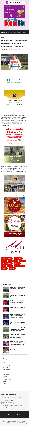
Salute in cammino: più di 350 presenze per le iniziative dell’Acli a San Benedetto (17, 289)
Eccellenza (5, 367)
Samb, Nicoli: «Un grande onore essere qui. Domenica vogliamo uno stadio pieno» (17, 343)
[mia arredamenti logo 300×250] (14, 246)
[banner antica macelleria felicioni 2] (14, 136)
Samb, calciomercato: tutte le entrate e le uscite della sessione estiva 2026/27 (18, 316)
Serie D (4, 383)
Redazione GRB (5, 49)
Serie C (3, 38)
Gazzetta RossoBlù (14, 414)
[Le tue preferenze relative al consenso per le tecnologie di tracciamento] (26, 423)
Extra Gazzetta (6, 369)
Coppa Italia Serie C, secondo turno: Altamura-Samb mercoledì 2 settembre (17, 336)
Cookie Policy (10, 407)
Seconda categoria (7, 379)
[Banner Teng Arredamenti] (14, 183)
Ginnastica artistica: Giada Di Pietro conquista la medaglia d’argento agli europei (17, 322)
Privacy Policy (4, 407)
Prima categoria (6, 374)
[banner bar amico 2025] (14, 9)
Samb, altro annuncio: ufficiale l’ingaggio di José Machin (18, 301)
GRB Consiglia (6, 372)
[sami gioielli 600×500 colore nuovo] (14, 154)
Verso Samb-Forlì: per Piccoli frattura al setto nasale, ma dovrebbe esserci (17, 295)
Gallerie (4, 371)
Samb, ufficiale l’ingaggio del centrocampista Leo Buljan (17, 308)
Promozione (5, 376)
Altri (4, 362)
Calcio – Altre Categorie (8, 365)
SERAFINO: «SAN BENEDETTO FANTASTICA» (13, 111)
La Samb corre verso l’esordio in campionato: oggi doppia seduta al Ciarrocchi (18, 329)
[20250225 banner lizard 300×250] (14, 98)
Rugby (4, 377)
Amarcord (5, 364)
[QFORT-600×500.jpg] (14, 80)
